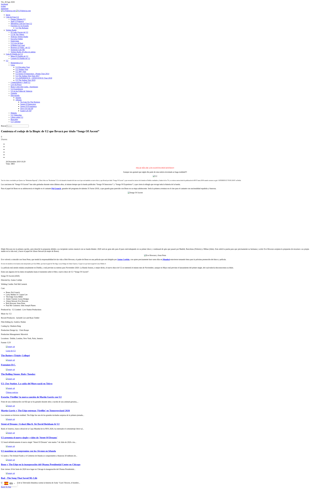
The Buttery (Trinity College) (15, 355)
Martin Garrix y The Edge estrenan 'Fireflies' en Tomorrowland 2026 (35, 410)
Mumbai (166, 259)
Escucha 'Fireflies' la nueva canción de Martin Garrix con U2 (31, 397)
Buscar (3, 126)
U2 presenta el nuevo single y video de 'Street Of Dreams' (29, 437)
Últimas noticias (12, 392)
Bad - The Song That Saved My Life (19, 478)
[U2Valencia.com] (16, 11)
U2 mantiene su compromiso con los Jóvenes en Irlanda (28, 451)
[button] (12, 17)
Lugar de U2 (11, 351)
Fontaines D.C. (8, 365)
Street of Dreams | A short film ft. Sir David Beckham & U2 (30, 424)
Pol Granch (56, 188)
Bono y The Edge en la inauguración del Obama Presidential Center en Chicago (40, 464)
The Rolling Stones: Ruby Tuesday (18, 374)
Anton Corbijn (123, 259)
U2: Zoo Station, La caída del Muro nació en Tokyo (26, 383)
